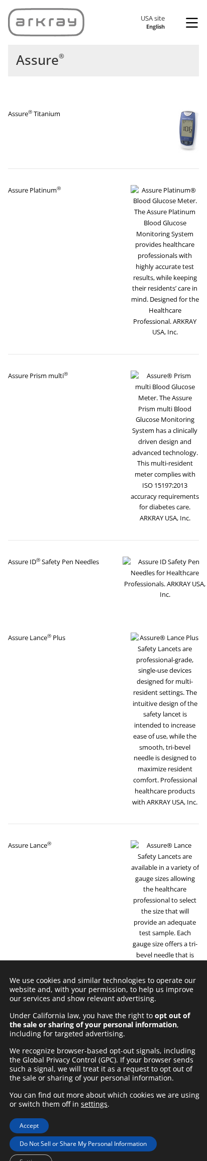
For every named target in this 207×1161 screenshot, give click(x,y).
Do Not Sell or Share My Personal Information (83, 1143)
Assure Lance (29, 845)
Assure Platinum (34, 190)
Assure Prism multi (38, 375)
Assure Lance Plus (36, 637)
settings (94, 1104)
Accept (29, 1125)
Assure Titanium (34, 113)
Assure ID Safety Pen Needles (53, 561)
